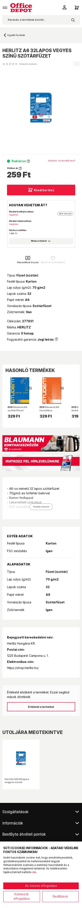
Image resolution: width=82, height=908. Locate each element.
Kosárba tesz (44, 190)
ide (34, 872)
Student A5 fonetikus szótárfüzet (49, 410)
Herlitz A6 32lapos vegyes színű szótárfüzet (17, 782)
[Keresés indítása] (73, 19)
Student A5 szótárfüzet (17, 409)
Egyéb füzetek (16, 35)
